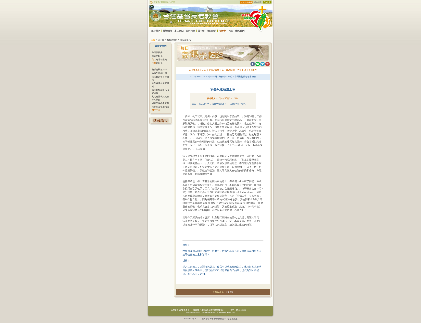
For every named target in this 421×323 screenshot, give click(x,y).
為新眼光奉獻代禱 (160, 107)
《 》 (228, 98)
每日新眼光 (157, 52)
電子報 (201, 31)
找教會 (222, 31)
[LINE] (257, 63)
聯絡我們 (239, 31)
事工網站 (179, 31)
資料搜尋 (190, 31)
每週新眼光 (157, 56)
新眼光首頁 (214, 70)
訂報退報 (241, 70)
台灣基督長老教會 (197, 70)
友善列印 (252, 70)
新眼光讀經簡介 (159, 69)
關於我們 (155, 31)
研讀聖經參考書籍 (160, 103)
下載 (230, 31)
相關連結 (211, 31)
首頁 (153, 40)
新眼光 (157, 63)
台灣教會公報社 (219, 292)
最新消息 (167, 31)
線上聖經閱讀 (228, 70)
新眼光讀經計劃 (159, 73)
